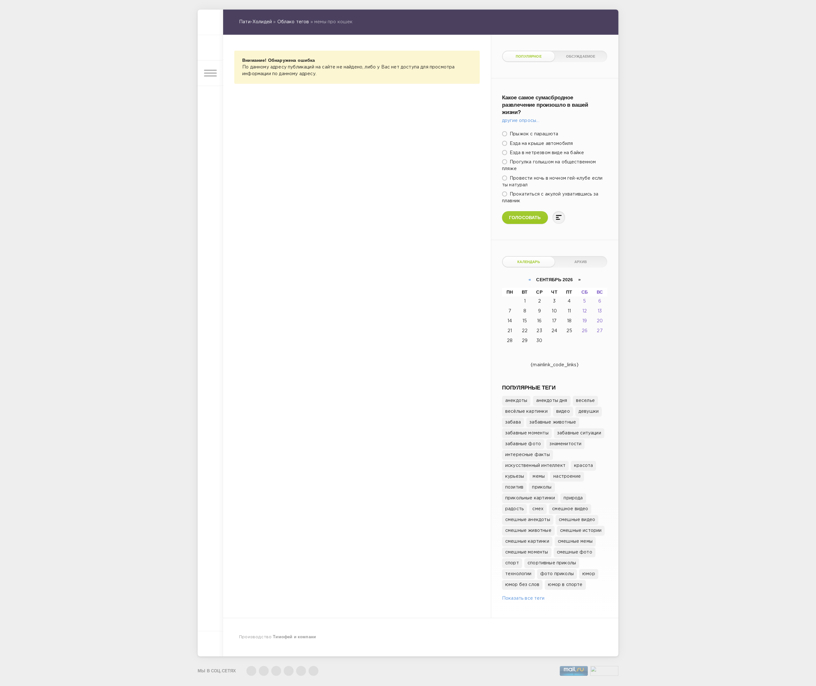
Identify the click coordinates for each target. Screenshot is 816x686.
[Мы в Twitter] (264, 671)
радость (514, 509)
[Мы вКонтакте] (251, 671)
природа (573, 498)
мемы (539, 476)
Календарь (528, 262)
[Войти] (210, 48)
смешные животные (528, 530)
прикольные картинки (530, 498)
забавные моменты (527, 433)
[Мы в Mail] (313, 671)
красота (583, 466)
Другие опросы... (520, 121)
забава (513, 422)
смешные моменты (526, 552)
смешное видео (570, 509)
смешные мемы (575, 541)
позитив (514, 487)
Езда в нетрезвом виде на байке (546, 153)
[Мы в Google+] (289, 671)
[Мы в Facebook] (276, 671)
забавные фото (523, 444)
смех (537, 509)
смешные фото (574, 552)
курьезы (514, 476)
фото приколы (557, 574)
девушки (589, 411)
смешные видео (577, 520)
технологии (518, 574)
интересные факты (527, 455)
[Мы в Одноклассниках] (301, 671)
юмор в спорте (565, 585)
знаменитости (565, 444)
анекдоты (516, 401)
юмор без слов (522, 585)
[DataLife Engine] (210, 22)
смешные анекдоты (527, 520)
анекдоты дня (551, 401)
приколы (541, 487)
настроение (567, 476)
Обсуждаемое (580, 56)
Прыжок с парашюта (533, 134)
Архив (580, 262)
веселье (585, 401)
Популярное (529, 56)
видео (563, 411)
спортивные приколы (552, 563)
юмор (588, 574)
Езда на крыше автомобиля (540, 144)
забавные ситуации (579, 433)
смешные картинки (527, 541)
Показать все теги (523, 598)
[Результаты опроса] (558, 217)
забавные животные (552, 422)
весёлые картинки (526, 411)
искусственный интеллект (535, 466)
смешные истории (581, 530)
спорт (512, 563)
